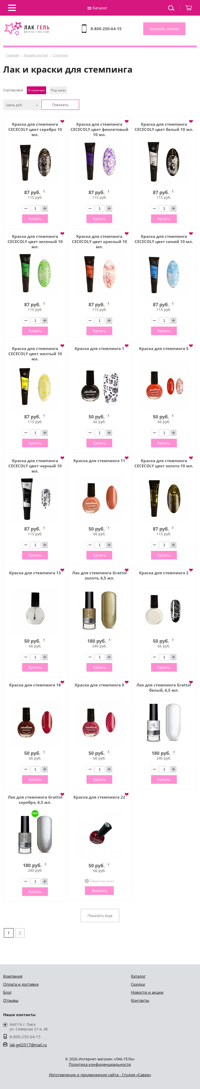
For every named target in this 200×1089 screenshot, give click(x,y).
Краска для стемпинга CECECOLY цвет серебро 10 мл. (35, 129)
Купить (35, 218)
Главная (12, 55)
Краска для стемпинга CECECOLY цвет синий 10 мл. (164, 239)
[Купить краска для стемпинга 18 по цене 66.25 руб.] (35, 722)
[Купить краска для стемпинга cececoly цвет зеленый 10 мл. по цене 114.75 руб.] (35, 273)
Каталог (138, 976)
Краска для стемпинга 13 (35, 572)
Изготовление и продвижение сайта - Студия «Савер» (100, 1074)
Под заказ (58, 90)
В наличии (36, 90)
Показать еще (100, 915)
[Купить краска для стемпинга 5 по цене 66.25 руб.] (163, 386)
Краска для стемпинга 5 (164, 348)
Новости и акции (147, 992)
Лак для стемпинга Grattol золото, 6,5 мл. (99, 575)
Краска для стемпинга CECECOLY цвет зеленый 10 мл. (35, 241)
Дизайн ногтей (36, 55)
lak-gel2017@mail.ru (28, 1044)
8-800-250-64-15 (106, 28)
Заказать (99, 890)
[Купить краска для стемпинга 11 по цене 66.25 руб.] (99, 498)
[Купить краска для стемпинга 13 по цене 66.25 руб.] (35, 610)
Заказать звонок (164, 28)
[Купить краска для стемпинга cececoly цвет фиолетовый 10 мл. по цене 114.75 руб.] (99, 161)
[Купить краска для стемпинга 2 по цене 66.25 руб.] (163, 610)
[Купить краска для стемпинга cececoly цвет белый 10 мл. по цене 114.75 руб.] (163, 161)
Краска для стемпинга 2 (164, 572)
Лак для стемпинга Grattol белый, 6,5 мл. (163, 687)
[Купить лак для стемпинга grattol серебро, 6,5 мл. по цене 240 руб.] (35, 834)
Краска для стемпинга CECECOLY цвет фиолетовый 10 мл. (99, 129)
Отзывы (10, 1000)
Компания (12, 976)
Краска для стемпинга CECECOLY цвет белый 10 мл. (164, 127)
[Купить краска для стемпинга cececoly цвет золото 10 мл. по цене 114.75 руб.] (163, 498)
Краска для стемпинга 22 (99, 797)
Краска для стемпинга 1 (99, 348)
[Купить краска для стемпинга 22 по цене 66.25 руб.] (99, 834)
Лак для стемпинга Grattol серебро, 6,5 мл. (35, 799)
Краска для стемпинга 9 (99, 684)
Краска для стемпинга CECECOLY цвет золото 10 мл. (163, 463)
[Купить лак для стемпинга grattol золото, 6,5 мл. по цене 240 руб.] (99, 610)
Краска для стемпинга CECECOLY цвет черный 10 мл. (35, 466)
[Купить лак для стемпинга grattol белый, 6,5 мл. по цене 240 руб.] (163, 722)
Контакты (140, 1000)
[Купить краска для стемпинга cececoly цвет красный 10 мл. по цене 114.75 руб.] (99, 273)
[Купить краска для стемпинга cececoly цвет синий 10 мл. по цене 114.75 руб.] (163, 273)
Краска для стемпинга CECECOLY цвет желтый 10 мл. (35, 353)
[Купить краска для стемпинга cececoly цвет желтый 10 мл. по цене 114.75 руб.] (35, 386)
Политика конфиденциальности (100, 1064)
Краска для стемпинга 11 (99, 460)
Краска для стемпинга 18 (35, 684)
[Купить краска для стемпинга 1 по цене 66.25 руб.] (99, 386)
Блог (7, 992)
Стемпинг (60, 55)
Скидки (138, 984)
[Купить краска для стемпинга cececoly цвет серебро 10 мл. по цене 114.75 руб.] (35, 161)
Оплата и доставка (21, 984)
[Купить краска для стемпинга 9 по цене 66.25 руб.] (99, 722)
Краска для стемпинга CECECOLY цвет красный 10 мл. (99, 241)
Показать (60, 104)
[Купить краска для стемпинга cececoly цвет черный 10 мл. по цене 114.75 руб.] (35, 498)
